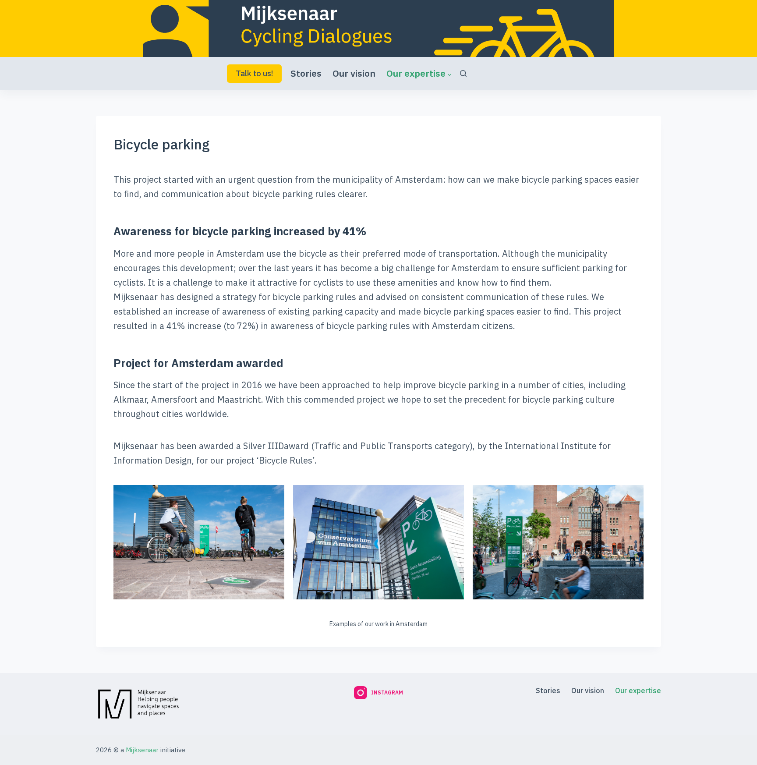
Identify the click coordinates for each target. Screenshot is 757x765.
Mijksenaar (142, 750)
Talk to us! (254, 73)
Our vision (354, 73)
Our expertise (416, 73)
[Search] (463, 73)
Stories (306, 73)
